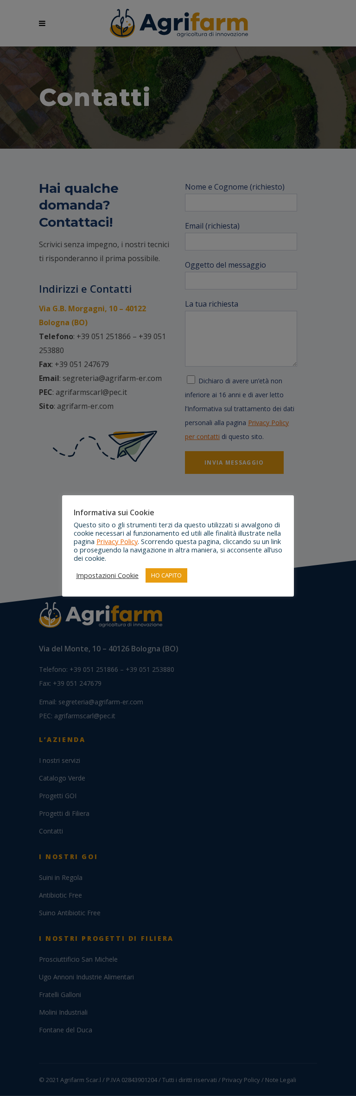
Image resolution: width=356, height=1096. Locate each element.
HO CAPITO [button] (166, 575)
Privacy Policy (117, 541)
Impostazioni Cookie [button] (107, 575)
